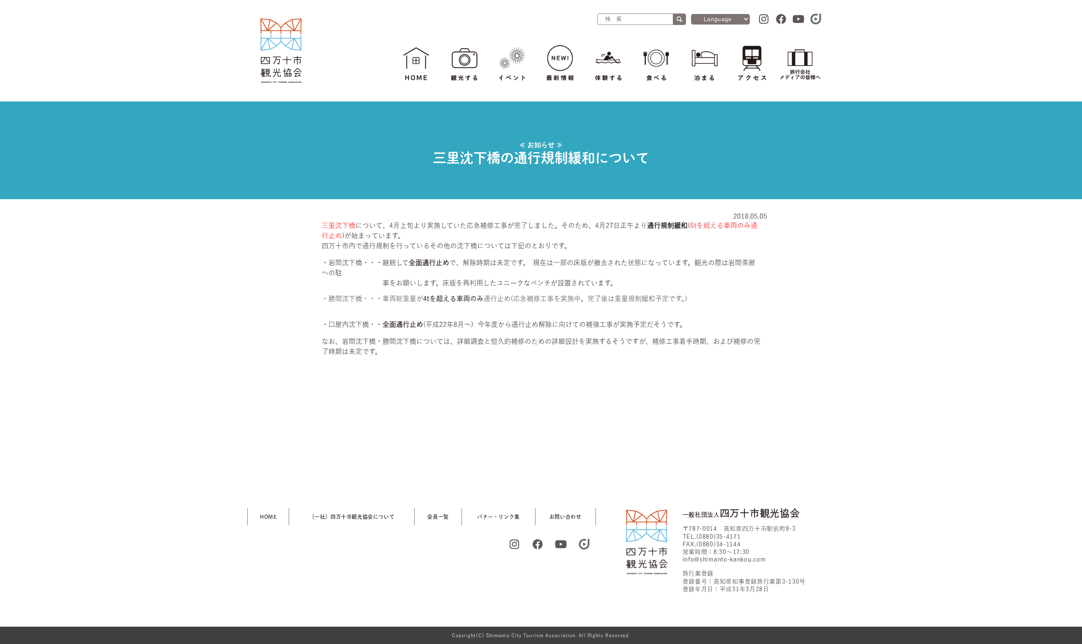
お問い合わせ (565, 516)
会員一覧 (437, 516)
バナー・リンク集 (498, 516)
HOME (268, 516)
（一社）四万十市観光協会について (352, 516)
